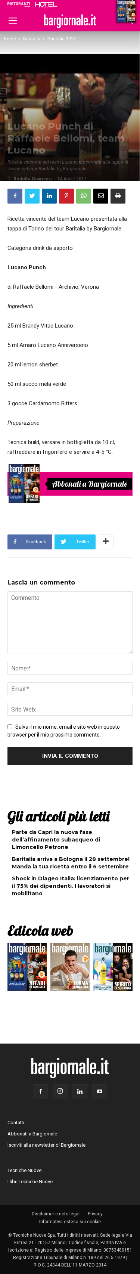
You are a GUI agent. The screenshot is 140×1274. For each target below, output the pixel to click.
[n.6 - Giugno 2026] (70, 969)
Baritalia (31, 38)
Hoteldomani (46, 5)
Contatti (15, 1122)
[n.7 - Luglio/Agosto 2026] (24, 483)
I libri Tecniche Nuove (30, 1181)
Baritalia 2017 (61, 38)
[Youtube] (99, 1091)
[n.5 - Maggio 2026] (113, 969)
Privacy (95, 1213)
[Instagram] (60, 1091)
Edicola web (40, 930)
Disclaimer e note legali (56, 1213)
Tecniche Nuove (24, 1170)
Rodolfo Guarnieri (32, 179)
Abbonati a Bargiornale (89, 484)
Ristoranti (18, 4)
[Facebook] (40, 1091)
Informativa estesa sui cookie (70, 1221)
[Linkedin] (79, 1091)
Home (10, 38)
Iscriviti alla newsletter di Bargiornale (46, 1145)
